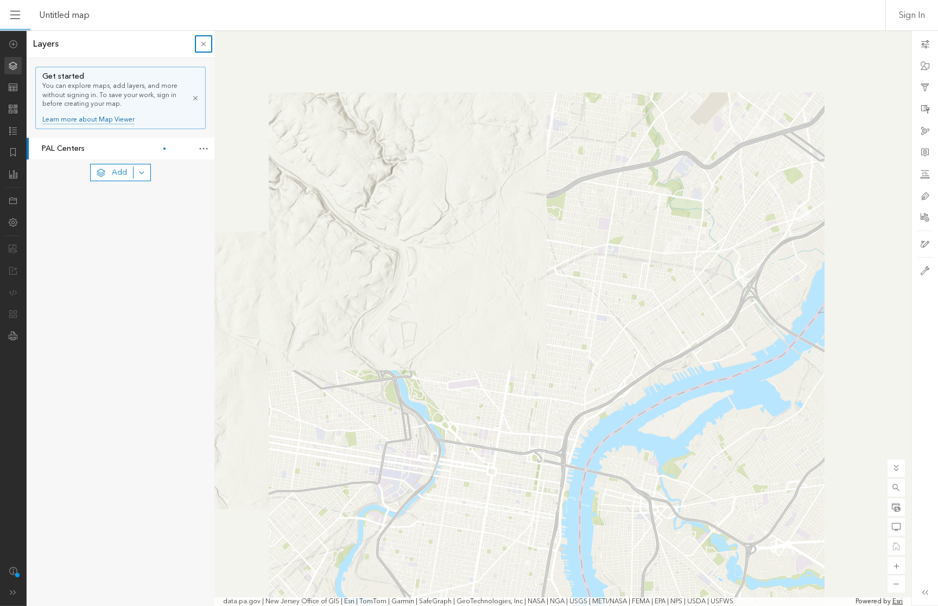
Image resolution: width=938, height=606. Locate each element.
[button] (896, 487)
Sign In (912, 15)
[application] (469, 318)
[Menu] (15, 15)
